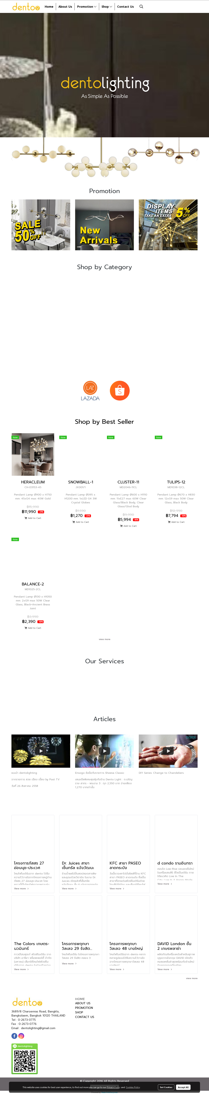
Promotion (85, 7)
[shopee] (120, 391)
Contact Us (125, 7)
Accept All (183, 1087)
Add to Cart (34, 518)
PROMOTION (84, 1008)
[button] (141, 6)
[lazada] (90, 391)
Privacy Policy (113, 1087)
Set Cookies (166, 1087)
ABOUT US (82, 1003)
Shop (106, 7)
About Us (65, 7)
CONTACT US (84, 1017)
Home (49, 7)
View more (20, 888)
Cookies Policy (133, 1087)
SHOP (79, 1012)
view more (104, 639)
